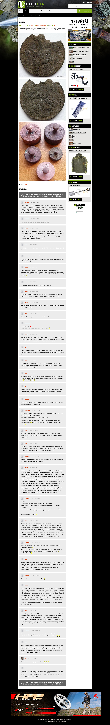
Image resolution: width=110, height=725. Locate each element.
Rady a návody (40, 11)
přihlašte (58, 196)
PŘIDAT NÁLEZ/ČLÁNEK (86, 11)
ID (73, 62)
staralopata (27, 575)
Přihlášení (82, 2)
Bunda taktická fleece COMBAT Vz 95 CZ (77, 151)
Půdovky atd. (31, 15)
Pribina (26, 228)
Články (32, 11)
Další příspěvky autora (41, 25)
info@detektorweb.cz (68, 719)
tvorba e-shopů (54, 721)
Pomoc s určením (77, 143)
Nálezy (26, 11)
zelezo (26, 373)
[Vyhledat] (90, 6)
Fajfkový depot (76, 129)
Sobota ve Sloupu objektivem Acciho (81, 48)
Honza (32, 25)
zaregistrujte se (45, 196)
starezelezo (27, 255)
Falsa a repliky (22, 15)
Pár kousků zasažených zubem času (81, 51)
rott (25, 658)
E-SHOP (62, 11)
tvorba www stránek (62, 721)
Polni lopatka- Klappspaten (79, 55)
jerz (25, 386)
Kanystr (75, 136)
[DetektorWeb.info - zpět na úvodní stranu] (32, 4)
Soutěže (49, 11)
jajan (26, 347)
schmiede (27, 202)
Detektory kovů (54, 719)
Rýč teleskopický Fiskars (74, 185)
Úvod (20, 11)
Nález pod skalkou (77, 58)
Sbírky (38, 15)
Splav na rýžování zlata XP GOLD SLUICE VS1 (78, 98)
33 (54, 25)
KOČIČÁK (27, 399)
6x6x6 (26, 559)
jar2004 (26, 267)
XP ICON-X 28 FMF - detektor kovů (76, 69)
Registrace (89, 2)
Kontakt (56, 11)
